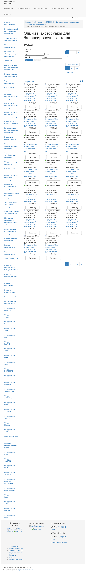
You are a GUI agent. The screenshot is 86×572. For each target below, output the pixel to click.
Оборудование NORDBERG (9, 370)
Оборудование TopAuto (9, 349)
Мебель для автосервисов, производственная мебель (11, 221)
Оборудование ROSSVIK (9, 383)
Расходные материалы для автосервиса (10, 186)
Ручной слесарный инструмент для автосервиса (11, 31)
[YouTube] (18, 531)
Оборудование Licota (9, 466)
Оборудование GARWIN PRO (9, 489)
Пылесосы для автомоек (9, 169)
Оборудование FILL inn (9, 424)
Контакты (70, 8)
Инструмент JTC (10, 297)
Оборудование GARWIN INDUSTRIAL (9, 481)
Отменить (37, 60)
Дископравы (8, 60)
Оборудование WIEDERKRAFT (10, 390)
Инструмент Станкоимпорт (9, 291)
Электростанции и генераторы (11, 259)
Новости (12, 557)
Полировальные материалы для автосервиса (10, 231)
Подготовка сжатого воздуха (10, 138)
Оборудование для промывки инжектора (11, 177)
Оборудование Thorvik (9, 417)
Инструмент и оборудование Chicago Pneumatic (11, 267)
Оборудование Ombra (9, 403)
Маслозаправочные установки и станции (11, 195)
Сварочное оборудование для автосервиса (11, 146)
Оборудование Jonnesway (9, 410)
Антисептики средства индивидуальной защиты (10, 444)
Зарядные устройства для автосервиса (10, 155)
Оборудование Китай (9, 322)
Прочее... (7, 14)
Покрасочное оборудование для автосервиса (11, 105)
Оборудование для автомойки (11, 163)
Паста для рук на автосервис (10, 239)
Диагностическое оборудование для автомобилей (11, 67)
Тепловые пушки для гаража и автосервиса (10, 204)
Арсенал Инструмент (25, 570)
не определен (9, 2)
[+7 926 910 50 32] (11, 528)
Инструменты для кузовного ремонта (11, 122)
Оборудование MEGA (9, 356)
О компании (8, 8)
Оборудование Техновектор (9, 376)
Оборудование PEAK (9, 516)
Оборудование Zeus (9, 430)
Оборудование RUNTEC (9, 453)
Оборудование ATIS (9, 502)
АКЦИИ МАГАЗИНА (11, 436)
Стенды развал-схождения (10, 88)
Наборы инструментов (9, 23)
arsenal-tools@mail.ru (59, 542)
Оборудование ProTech (9, 343)
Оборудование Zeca (9, 363)
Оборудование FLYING (9, 509)
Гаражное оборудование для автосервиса (11, 96)
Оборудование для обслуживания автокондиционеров (11, 114)
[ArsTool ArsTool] (10, 531)
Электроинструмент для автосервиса (11, 212)
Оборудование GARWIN (9, 460)
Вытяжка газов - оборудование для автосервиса (11, 53)
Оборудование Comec (9, 316)
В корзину (32, 107)
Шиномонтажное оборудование (10, 46)
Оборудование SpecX (9, 496)
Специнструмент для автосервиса (10, 39)
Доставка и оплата (40, 8)
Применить (29, 60)
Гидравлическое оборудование (10, 302)
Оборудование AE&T (9, 336)
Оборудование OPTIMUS (9, 397)
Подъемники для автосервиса (10, 82)
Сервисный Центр (57, 8)
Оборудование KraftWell (9, 309)
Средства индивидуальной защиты (10, 276)
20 (68, 68)
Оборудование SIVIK (9, 329)
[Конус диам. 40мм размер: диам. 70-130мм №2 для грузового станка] (32, 87)
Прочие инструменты (9, 284)
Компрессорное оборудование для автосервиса (11, 130)
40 (72, 68)
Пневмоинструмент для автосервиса (11, 75)
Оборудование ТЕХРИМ (9, 473)
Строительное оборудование (9, 253)
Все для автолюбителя (9, 246)
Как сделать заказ (15, 559)
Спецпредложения (23, 8)
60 (77, 68)
